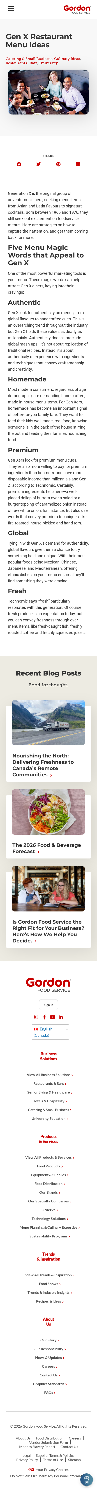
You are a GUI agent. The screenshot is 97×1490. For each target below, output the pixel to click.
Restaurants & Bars (48, 1083)
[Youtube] (52, 1017)
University (48, 63)
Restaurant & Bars (21, 63)
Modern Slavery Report (37, 1446)
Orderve (49, 1210)
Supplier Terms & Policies (55, 1455)
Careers (48, 1366)
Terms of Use (53, 1459)
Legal (27, 1455)
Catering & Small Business (29, 59)
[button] (19, 164)
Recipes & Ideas (48, 1301)
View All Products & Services (48, 1157)
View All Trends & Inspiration (48, 1275)
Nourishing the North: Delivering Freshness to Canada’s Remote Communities (43, 765)
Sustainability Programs (48, 1236)
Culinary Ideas (67, 59)
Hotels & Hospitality (48, 1101)
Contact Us (49, 1375)
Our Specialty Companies (48, 1201)
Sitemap (74, 1459)
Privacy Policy (27, 1459)
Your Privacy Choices (52, 1469)
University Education (48, 1118)
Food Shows (48, 1283)
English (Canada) (43, 1032)
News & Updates (48, 1357)
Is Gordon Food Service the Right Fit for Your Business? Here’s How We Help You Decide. (48, 931)
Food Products (48, 1166)
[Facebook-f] (44, 1017)
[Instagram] (36, 1017)
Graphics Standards (48, 1384)
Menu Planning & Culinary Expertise (48, 1227)
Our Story (48, 1340)
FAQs (48, 1392)
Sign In (48, 1005)
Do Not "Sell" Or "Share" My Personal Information (48, 1476)
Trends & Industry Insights (48, 1292)
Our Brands (48, 1192)
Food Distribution (48, 1183)
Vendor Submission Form (48, 1442)
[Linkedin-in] (60, 1017)
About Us (23, 1438)
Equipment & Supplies (48, 1175)
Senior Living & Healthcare (48, 1092)
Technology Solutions (49, 1218)
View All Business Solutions (48, 1074)
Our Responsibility (48, 1349)
